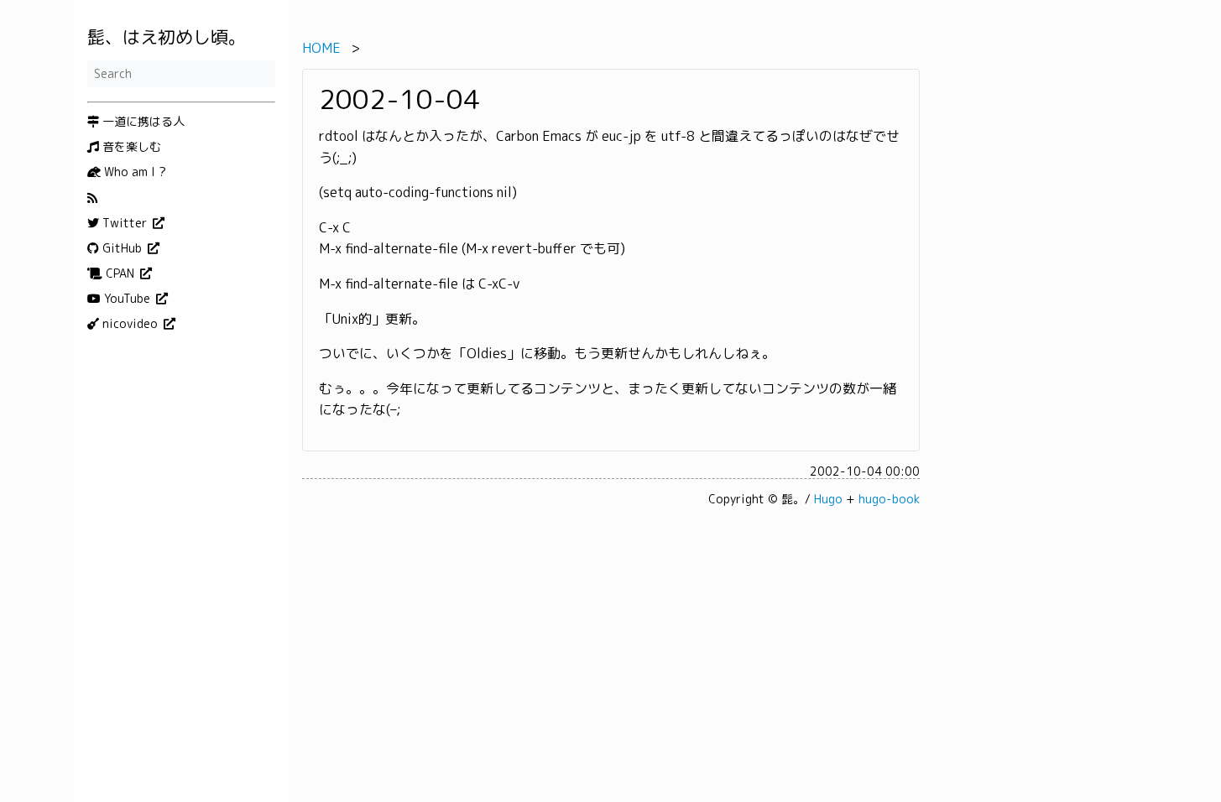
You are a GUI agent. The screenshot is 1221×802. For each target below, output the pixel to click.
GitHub (122, 248)
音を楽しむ (130, 147)
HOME (321, 48)
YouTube (127, 298)
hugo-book (889, 499)
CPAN (120, 273)
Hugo (828, 499)
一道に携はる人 (142, 121)
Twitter (124, 223)
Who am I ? (133, 172)
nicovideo (130, 324)
